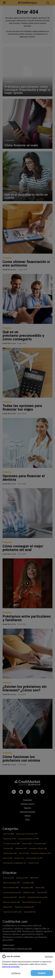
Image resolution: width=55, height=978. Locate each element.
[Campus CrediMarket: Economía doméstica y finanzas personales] (27, 2)
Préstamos (9, 82)
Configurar (15, 973)
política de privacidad (10, 967)
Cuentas (8, 190)
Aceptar (42, 973)
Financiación (9, 140)
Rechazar (49, 956)
